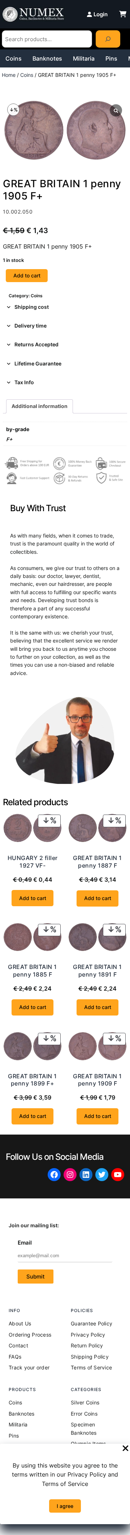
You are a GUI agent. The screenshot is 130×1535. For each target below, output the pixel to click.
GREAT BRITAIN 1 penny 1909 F (97, 1080)
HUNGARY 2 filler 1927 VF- (33, 861)
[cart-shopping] (122, 14)
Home (9, 75)
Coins (13, 58)
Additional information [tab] (40, 406)
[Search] (108, 39)
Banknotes (47, 58)
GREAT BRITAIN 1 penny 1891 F (97, 970)
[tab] (65, 307)
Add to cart (26, 275)
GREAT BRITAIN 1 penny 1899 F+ (32, 1080)
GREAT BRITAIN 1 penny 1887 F (97, 861)
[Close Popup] (125, 1449)
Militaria (84, 58)
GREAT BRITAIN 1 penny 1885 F (32, 970)
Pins (111, 58)
